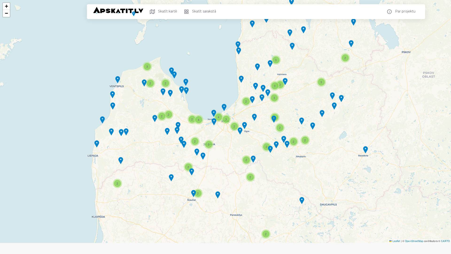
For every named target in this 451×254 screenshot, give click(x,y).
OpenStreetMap (414, 241)
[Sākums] (120, 11)
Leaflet (396, 241)
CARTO (445, 241)
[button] (301, 200)
